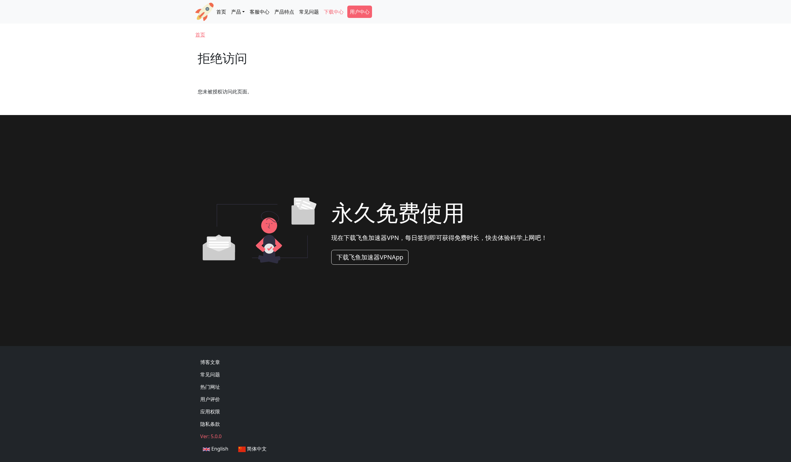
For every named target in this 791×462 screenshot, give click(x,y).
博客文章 (210, 362)
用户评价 (210, 399)
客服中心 (259, 11)
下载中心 (334, 11)
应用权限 (210, 411)
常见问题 (309, 11)
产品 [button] (236, 11)
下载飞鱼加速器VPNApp (369, 257)
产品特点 (284, 11)
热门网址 (210, 386)
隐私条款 (210, 424)
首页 (221, 11)
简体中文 (256, 448)
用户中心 (360, 11)
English (219, 448)
